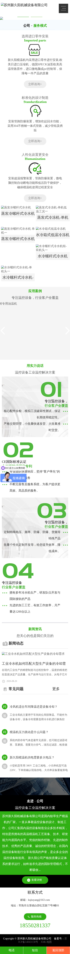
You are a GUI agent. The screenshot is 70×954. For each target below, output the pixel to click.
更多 (56, 689)
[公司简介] (35, 786)
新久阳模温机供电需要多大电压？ (32, 755)
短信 (35, 950)
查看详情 (36, 880)
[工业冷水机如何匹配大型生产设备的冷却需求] (35, 654)
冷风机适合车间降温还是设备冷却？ (33, 704)
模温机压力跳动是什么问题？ (29, 730)
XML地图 (46, 942)
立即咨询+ (35, 84)
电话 (12, 950)
